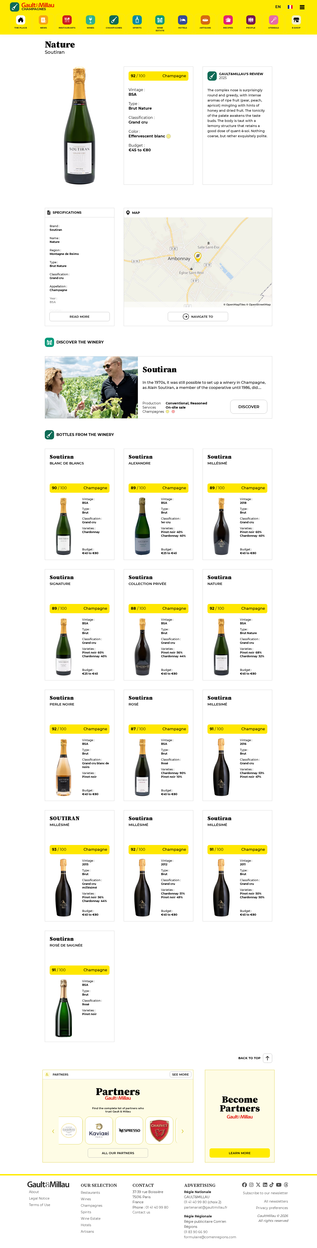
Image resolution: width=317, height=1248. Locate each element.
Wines (86, 1199)
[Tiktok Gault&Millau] (271, 1185)
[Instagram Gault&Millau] (251, 1185)
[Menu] (302, 7)
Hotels (86, 1225)
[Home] (38, 5)
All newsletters (276, 1201)
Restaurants (90, 1193)
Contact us (141, 1212)
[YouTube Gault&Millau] (278, 1185)
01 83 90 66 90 (195, 1232)
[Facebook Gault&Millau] (244, 1185)
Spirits (86, 1212)
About (34, 1192)
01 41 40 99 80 (157, 1207)
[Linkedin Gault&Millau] (265, 1185)
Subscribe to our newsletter (265, 1193)
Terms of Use (39, 1205)
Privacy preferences (272, 1208)
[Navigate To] (198, 267)
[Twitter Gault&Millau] (258, 1185)
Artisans (87, 1231)
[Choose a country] (290, 7)
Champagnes (91, 1206)
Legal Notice (39, 1198)
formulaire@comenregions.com (210, 1237)
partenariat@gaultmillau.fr (205, 1207)
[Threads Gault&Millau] (286, 1185)
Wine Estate (90, 1218)
